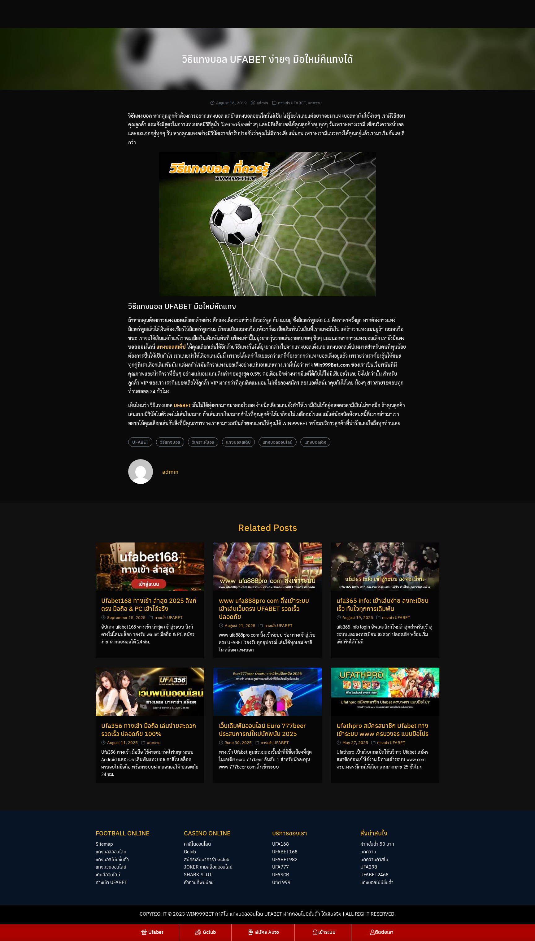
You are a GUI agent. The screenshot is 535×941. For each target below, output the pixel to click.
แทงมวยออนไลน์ (111, 866)
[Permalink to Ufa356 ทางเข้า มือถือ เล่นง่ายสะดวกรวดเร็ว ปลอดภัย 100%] (150, 691)
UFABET (140, 442)
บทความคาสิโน (374, 859)
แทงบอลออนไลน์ (278, 442)
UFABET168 (285, 851)
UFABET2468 (374, 874)
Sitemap (104, 843)
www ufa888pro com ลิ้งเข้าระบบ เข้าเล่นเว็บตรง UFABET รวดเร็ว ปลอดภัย (264, 608)
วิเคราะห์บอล (203, 442)
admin (262, 103)
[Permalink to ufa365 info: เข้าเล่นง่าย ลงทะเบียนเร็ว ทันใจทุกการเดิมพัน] (385, 566)
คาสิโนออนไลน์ (197, 843)
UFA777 (280, 866)
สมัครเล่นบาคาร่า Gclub (206, 859)
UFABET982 (285, 859)
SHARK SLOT (198, 874)
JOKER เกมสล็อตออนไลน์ (208, 866)
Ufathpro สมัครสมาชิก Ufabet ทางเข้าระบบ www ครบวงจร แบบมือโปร (382, 729)
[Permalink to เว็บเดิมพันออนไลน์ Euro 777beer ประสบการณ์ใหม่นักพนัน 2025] (267, 691)
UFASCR (280, 874)
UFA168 (280, 843)
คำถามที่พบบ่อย (199, 882)
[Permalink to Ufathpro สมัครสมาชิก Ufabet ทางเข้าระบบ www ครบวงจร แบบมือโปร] (385, 691)
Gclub (190, 851)
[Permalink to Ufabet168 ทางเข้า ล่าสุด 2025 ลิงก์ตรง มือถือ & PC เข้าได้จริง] (150, 566)
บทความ (315, 103)
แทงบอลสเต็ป (238, 442)
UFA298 (368, 866)
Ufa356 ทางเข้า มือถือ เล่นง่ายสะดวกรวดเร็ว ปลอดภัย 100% (148, 729)
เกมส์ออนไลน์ (108, 874)
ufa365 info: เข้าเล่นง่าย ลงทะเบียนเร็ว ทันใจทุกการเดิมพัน (382, 604)
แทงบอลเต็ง (315, 442)
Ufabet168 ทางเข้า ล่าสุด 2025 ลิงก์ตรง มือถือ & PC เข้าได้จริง (148, 604)
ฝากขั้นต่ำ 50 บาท (377, 843)
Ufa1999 (281, 882)
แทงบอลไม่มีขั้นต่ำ (112, 859)
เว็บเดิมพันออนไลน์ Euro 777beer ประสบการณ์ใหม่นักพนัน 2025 (262, 729)
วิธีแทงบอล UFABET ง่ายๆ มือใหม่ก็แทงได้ (267, 59)
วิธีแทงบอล (170, 442)
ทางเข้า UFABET (292, 103)
